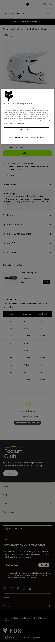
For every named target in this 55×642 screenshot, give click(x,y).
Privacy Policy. (19, 123)
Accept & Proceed (38, 137)
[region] (27, 116)
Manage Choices (26, 130)
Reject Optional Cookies (18, 137)
